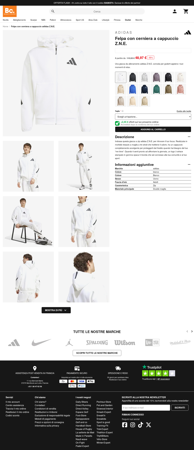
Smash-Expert (104, 412)
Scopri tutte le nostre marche (97, 353)
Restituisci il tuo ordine (118, 379)
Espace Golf (82, 412)
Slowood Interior (105, 408)
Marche (138, 19)
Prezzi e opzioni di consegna (49, 422)
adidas (124, 32)
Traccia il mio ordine (16, 408)
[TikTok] (140, 425)
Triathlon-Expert (105, 432)
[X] (148, 425)
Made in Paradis (84, 435)
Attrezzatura (65, 19)
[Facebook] (125, 425)
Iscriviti (180, 407)
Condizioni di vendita (45, 408)
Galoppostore (82, 418)
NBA (43, 19)
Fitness (117, 19)
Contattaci (35, 377)
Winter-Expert (103, 442)
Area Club (92, 19)
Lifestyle (105, 19)
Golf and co (81, 422)
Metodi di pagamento (45, 418)
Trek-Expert (102, 429)
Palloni (53, 19)
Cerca (97, 11)
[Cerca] (53, 11)
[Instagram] (132, 425)
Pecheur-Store (104, 401)
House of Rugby (84, 429)
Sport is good (103, 422)
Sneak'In (101, 415)
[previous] (187, 331)
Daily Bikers (82, 401)
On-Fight (80, 442)
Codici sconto (12, 415)
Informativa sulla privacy (47, 425)
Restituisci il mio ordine (17, 412)
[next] (192, 331)
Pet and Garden (104, 405)
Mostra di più (53, 310)
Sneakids (101, 418)
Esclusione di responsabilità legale (52, 415)
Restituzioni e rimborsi (46, 412)
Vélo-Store (102, 439)
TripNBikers (103, 435)
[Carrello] (186, 11)
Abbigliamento (19, 19)
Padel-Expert (82, 446)
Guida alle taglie (184, 111)
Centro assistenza (15, 405)
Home (5, 26)
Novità (6, 19)
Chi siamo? (40, 401)
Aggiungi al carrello (153, 129)
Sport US (80, 19)
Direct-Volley (82, 408)
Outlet (128, 19)
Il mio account (13, 401)
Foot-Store (81, 415)
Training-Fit (102, 425)
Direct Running (83, 405)
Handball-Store (83, 425)
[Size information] (123, 111)
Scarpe (33, 19)
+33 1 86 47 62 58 (35, 386)
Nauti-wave (81, 439)
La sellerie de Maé (85, 432)
